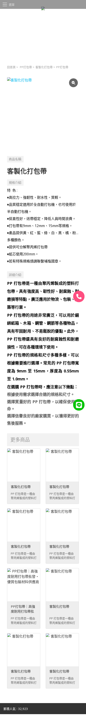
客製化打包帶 (44, 67)
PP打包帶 (26, 67)
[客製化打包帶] (43, 113)
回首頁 (11, 67)
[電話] (79, 296)
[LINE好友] (79, 405)
